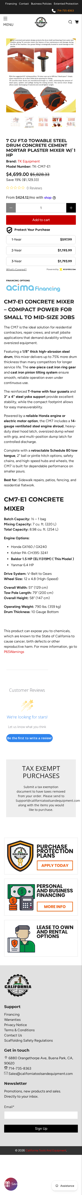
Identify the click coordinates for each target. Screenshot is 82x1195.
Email (9, 1107)
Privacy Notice (15, 1025)
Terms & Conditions (19, 1030)
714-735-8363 (65, 10)
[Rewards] (10, 1184)
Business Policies (41, 3)
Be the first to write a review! (29, 738)
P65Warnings (14, 652)
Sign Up (41, 1128)
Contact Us (13, 1035)
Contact (24, 3)
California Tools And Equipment (46, 1150)
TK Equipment (29, 161)
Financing (11, 3)
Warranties (12, 1020)
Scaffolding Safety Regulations (28, 1040)
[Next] (69, 75)
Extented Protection (66, 3)
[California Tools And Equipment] (41, 22)
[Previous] (13, 75)
